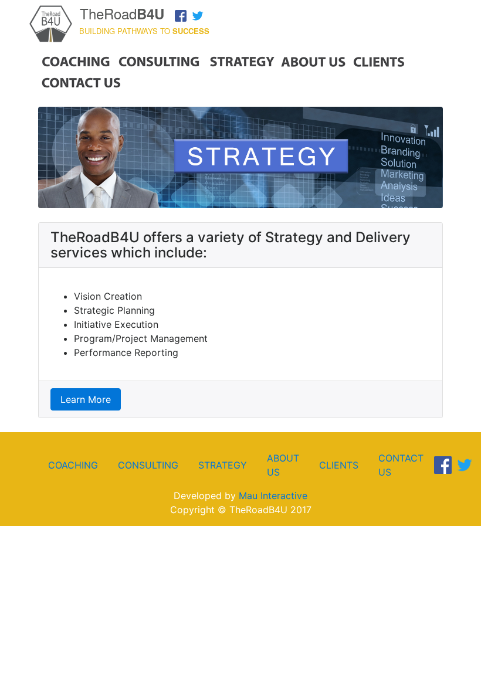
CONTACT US (401, 465)
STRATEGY (222, 465)
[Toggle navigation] (455, 11)
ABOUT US (283, 465)
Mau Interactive (273, 495)
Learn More (85, 399)
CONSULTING (148, 465)
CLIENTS (338, 465)
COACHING (73, 465)
